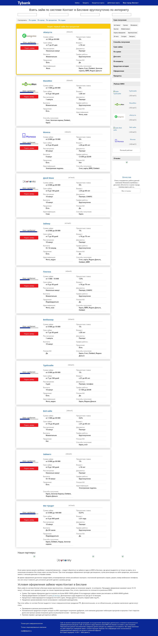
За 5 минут (117, 25)
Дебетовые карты (113, 3)
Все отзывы (126, 191)
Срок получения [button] (120, 20)
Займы (77, 3)
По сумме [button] (117, 51)
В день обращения (119, 32)
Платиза (47, 271)
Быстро (116, 29)
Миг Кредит (48, 505)
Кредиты (86, 3)
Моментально (125, 29)
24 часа (116, 36)
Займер (46, 223)
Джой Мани (48, 178)
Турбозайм (48, 365)
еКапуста (47, 32)
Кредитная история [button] (121, 66)
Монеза (46, 132)
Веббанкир (48, 319)
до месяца (56, 595)
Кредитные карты (98, 3)
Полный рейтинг (126, 150)
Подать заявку (30, 48)
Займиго (47, 454)
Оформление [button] (119, 71)
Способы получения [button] (122, 42)
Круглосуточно (132, 32)
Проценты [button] (118, 76)
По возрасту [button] (118, 61)
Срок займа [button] (118, 47)
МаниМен (47, 80)
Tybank (24, 2)
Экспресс (132, 36)
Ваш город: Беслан (130, 3)
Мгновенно (134, 25)
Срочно (125, 25)
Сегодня (123, 36)
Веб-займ (47, 411)
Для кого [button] (117, 56)
